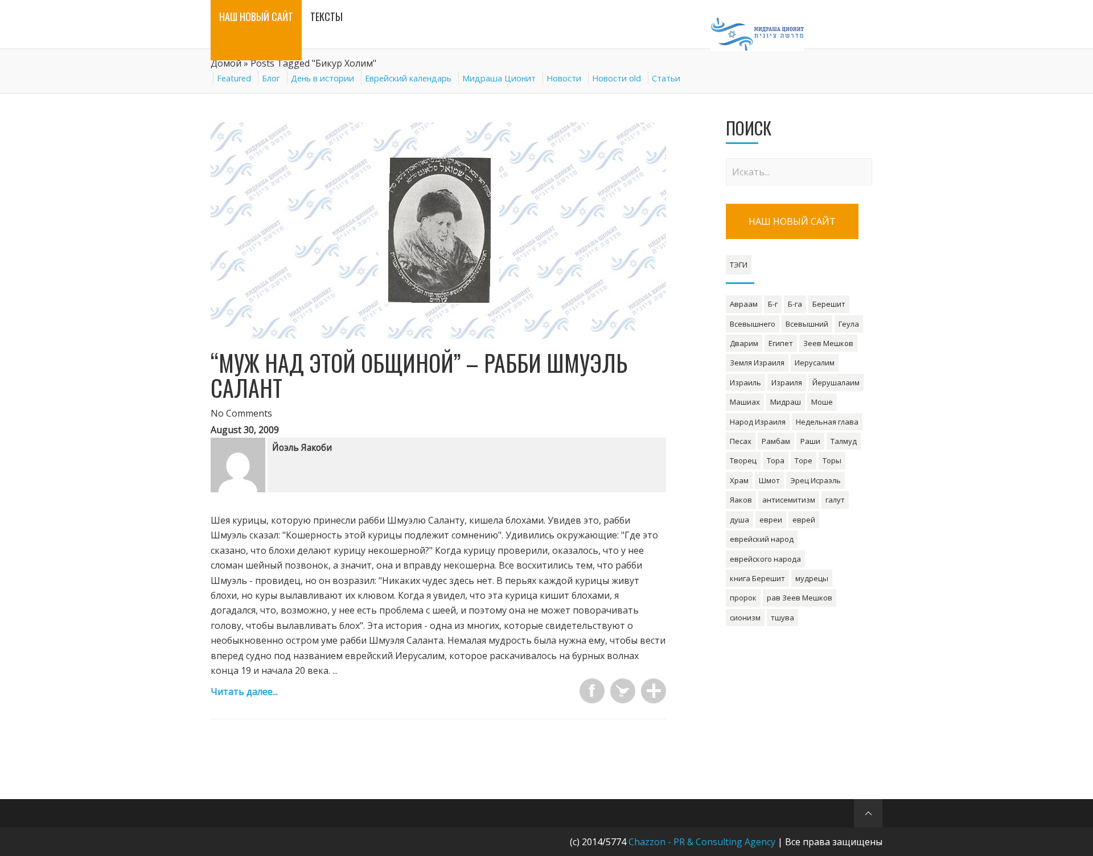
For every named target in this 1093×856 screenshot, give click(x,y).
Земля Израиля (757, 362)
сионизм (745, 617)
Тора (775, 460)
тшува (782, 617)
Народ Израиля (758, 422)
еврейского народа (765, 559)
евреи (770, 520)
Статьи (666, 78)
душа (739, 520)
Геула (849, 324)
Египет (781, 343)
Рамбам (776, 441)
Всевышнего (752, 324)
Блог (271, 78)
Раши (810, 441)
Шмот (769, 480)
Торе (803, 460)
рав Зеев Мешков (799, 597)
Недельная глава (827, 422)
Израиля (786, 382)
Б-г (773, 304)
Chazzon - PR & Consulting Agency (701, 842)
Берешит (828, 304)
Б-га (795, 304)
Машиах (745, 402)
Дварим (744, 343)
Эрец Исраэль (815, 480)
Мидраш (785, 402)
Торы (832, 460)
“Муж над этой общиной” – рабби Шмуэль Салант (419, 375)
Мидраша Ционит (499, 78)
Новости (563, 78)
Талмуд (844, 441)
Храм (739, 480)
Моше (822, 402)
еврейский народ (762, 539)
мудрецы (811, 578)
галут (835, 500)
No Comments (241, 413)
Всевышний (807, 324)
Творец (743, 460)
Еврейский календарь (408, 78)
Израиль (745, 382)
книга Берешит (757, 578)
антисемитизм (788, 500)
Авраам (744, 304)
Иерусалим (815, 362)
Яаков (741, 500)
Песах (740, 441)
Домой (226, 63)
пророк (743, 597)
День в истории (322, 78)
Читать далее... (244, 691)
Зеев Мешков (828, 343)
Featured (234, 78)
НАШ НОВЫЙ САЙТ (792, 221)
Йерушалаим (836, 382)
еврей (803, 520)
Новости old (616, 78)
